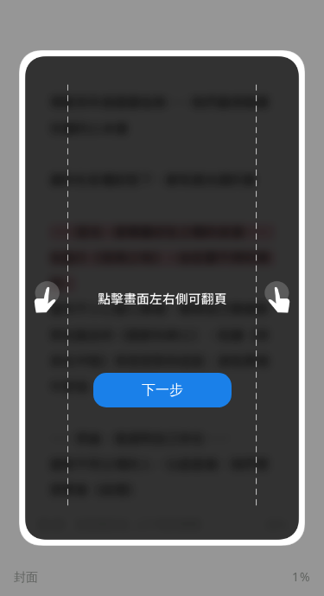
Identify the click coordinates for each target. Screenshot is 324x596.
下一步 (162, 389)
